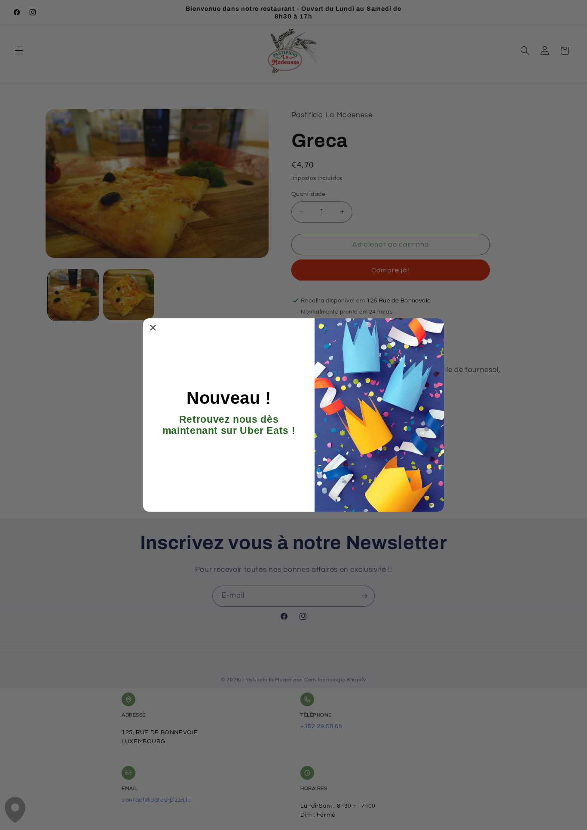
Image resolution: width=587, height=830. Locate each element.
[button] (153, 328)
